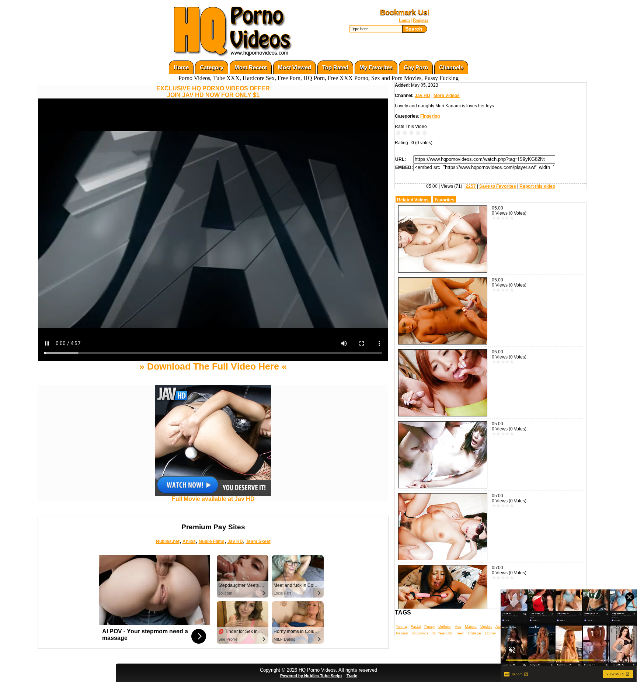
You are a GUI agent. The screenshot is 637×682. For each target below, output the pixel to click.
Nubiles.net (168, 541)
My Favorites (376, 67)
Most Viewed (294, 67)
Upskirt (486, 626)
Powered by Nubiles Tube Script (311, 676)
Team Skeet (258, 541)
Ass (458, 626)
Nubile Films (211, 541)
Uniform (444, 626)
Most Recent (250, 67)
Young (401, 626)
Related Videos (413, 199)
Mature (471, 626)
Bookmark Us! (405, 12)
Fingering (430, 116)
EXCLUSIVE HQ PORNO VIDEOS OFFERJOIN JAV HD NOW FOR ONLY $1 (213, 91)
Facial (416, 626)
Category (211, 67)
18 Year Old (442, 633)
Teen (460, 633)
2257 (471, 186)
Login (404, 20)
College (474, 633)
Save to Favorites (497, 186)
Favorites (445, 199)
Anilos (189, 541)
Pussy (429, 626)
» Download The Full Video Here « (213, 366)
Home (181, 67)
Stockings (420, 633)
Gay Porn (416, 67)
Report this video (537, 186)
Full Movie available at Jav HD (213, 499)
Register (420, 20)
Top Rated (335, 67)
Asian (500, 626)
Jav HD (235, 541)
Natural (402, 633)
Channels (451, 67)
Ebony (490, 633)
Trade (352, 676)
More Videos (447, 95)
